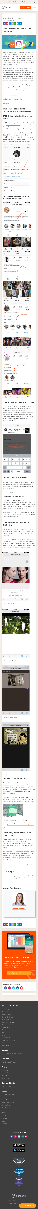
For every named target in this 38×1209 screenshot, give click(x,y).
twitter (13, 987)
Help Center (5, 1097)
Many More (5, 1045)
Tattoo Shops (6, 1009)
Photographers (6, 1027)
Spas (3, 1035)
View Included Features (9, 1062)
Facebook (5, 987)
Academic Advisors (8, 1043)
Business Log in (7, 1107)
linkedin (17, 987)
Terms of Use (12, 1201)
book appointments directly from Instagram (20, 825)
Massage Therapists (8, 1022)
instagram (9, 987)
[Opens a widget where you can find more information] (27, 1205)
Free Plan (5, 1070)
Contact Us (5, 1100)
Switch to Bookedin (15, 2)
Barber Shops (6, 1012)
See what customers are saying (12, 1054)
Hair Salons (5, 1032)
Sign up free (25, 7)
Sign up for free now (19, 973)
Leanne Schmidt (8, 18)
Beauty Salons (6, 1014)
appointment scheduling (13, 125)
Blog (3, 1121)
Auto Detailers (6, 1019)
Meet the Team (6, 1116)
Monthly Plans (6, 1073)
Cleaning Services (7, 1030)
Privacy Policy (20, 1201)
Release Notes (6, 1105)
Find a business (26, 2)
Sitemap (27, 1201)
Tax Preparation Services (9, 1040)
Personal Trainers (7, 1025)
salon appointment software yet (21, 547)
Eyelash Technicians (8, 1017)
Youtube (21, 987)
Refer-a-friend (6, 1078)
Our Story (5, 1118)
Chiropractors (6, 1037)
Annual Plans (6, 1075)
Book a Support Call (8, 1102)
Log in (34, 2)
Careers (4, 1123)
